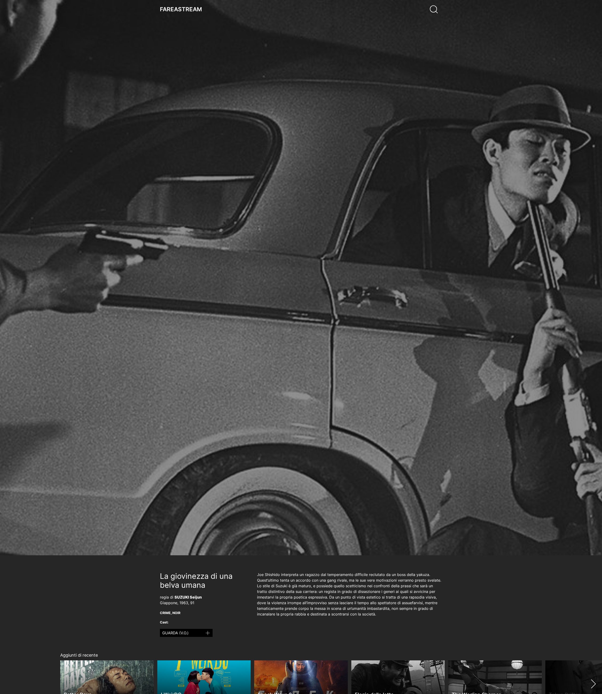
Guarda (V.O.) (175, 633)
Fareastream (181, 9)
